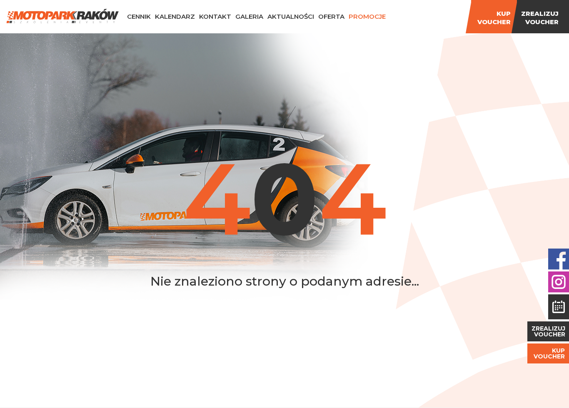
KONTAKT (215, 16)
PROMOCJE (367, 16)
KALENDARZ (175, 16)
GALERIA (249, 16)
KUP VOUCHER (549, 353)
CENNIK (139, 16)
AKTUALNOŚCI (290, 16)
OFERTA (331, 16)
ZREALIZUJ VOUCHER (548, 331)
